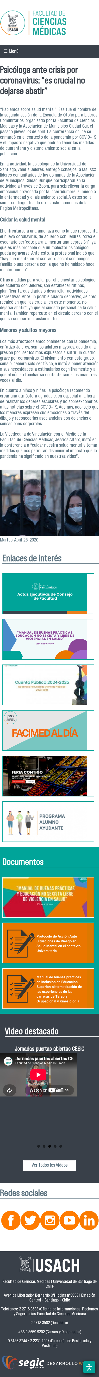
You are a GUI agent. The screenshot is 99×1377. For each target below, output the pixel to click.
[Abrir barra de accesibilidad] (89, 1367)
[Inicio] (49, 24)
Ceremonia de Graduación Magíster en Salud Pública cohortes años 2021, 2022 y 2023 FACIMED (50, 1056)
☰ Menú (11, 51)
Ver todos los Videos (50, 1165)
